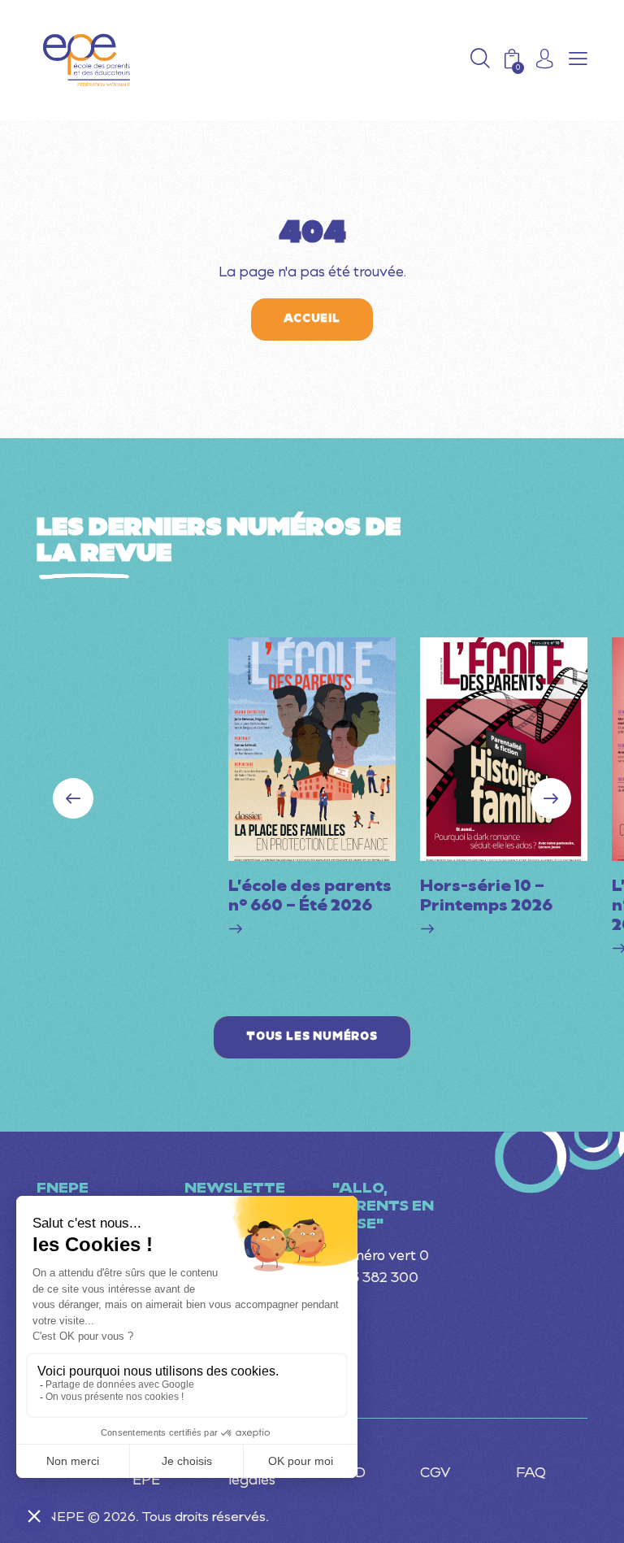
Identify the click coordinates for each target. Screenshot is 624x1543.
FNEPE (60, 1517)
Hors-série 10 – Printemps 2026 (486, 897)
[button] (578, 61)
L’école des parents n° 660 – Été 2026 (310, 897)
